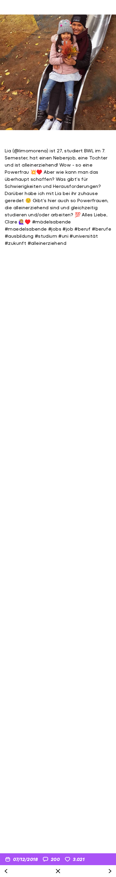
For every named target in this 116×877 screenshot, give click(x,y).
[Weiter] (110, 871)
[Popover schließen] (58, 871)
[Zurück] (6, 871)
